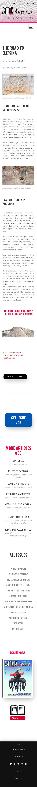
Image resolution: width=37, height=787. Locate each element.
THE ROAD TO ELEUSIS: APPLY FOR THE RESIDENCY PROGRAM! (18, 312)
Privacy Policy (19, 778)
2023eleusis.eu (9, 358)
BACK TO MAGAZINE (15, 377)
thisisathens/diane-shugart (13, 355)
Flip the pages (18, 718)
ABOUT (19, 771)
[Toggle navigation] (30, 26)
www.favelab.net (15, 353)
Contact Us (19, 757)
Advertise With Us (19, 749)
